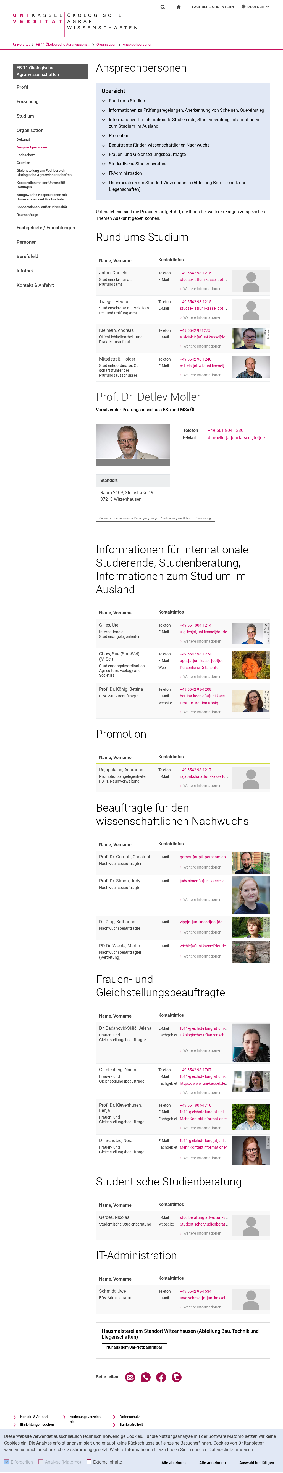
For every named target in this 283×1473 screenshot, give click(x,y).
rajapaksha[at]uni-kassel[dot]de (207, 776)
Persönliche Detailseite (199, 667)
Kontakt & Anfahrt (35, 285)
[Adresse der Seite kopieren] (177, 1380)
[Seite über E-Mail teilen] (130, 1380)
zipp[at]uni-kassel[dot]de (201, 922)
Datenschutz (130, 1417)
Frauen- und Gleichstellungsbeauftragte (147, 154)
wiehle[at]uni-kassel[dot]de (203, 946)
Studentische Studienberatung (138, 163)
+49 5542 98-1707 (195, 1070)
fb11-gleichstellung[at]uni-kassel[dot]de (214, 1028)
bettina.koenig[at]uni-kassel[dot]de (210, 696)
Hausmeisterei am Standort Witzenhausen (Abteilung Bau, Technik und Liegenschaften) (178, 186)
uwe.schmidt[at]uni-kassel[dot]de (208, 1298)
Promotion (119, 135)
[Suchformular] (163, 7)
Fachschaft (26, 155)
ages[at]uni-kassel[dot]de (201, 660)
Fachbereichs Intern (213, 7)
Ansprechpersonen (137, 44)
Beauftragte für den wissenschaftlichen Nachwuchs (159, 145)
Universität (21, 44)
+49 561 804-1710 (195, 1105)
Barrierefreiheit (131, 1424)
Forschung (28, 101)
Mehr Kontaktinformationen (204, 1119)
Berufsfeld (27, 256)
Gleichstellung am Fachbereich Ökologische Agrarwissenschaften (44, 172)
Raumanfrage (27, 215)
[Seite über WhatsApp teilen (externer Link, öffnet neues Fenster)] (146, 1380)
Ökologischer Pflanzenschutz (205, 1035)
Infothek (25, 270)
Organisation (106, 44)
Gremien (23, 163)
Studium (25, 116)
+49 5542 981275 (195, 330)
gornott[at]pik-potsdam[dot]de (206, 857)
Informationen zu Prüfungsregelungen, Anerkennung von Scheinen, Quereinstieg (186, 110)
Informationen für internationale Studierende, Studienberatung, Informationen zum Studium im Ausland (184, 123)
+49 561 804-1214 (195, 625)
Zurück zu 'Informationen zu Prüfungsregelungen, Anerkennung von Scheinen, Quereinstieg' (155, 518)
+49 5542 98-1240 (195, 359)
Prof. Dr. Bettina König (199, 703)
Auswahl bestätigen (256, 1463)
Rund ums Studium (127, 100)
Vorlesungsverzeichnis (86, 1419)
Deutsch (258, 7)
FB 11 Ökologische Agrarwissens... (63, 44)
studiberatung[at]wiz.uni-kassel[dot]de (213, 1217)
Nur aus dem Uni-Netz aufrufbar (136, 1347)
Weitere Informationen (200, 289)
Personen (26, 242)
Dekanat (23, 139)
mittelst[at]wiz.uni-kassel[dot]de (207, 366)
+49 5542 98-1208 (195, 689)
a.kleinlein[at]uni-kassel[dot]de (206, 337)
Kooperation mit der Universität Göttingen (41, 185)
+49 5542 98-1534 (195, 1291)
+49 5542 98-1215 (195, 273)
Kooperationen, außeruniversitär (42, 207)
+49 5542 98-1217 (195, 770)
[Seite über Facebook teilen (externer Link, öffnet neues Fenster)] (161, 1380)
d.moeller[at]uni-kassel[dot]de (236, 437)
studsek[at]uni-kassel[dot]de (204, 279)
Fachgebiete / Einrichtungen (46, 227)
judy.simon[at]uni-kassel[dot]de (207, 881)
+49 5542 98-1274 (195, 654)
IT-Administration (125, 173)
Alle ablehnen (173, 1463)
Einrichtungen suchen (37, 1424)
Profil (22, 87)
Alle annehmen (212, 1463)
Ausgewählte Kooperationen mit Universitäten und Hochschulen (42, 197)
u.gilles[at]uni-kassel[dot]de (203, 632)
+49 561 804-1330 (225, 430)
